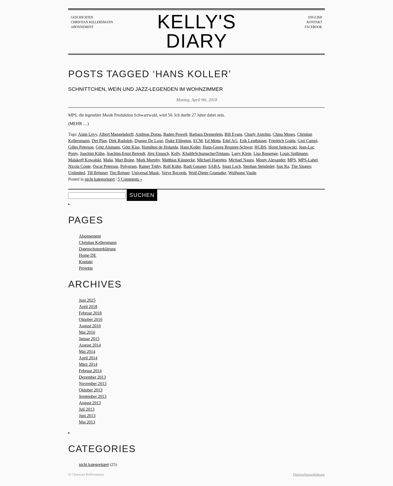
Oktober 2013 (90, 390)
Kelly (175, 153)
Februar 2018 (90, 313)
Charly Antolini (257, 134)
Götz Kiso (131, 147)
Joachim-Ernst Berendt (126, 153)
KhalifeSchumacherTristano (205, 153)
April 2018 (88, 306)
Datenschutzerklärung (97, 249)
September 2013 (92, 396)
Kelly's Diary (196, 31)
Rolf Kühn (172, 166)
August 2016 (90, 326)
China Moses (284, 134)
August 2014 (90, 345)
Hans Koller (190, 147)
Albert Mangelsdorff (116, 134)
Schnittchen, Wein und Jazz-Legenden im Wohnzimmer (145, 89)
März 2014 (88, 364)
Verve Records (173, 172)
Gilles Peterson (81, 147)
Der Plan (99, 140)
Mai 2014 (87, 351)
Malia (108, 160)
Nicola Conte (79, 166)
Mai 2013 (87, 422)
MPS (291, 160)
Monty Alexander (270, 160)
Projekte (86, 268)
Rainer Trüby (150, 166)
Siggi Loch (231, 166)
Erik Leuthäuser (253, 140)
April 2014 (88, 358)
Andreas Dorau (148, 134)
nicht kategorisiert (100, 179)
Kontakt (314, 22)
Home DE (87, 255)
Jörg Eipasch (158, 153)
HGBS (260, 147)
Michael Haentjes (211, 160)
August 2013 (90, 403)
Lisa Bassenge (265, 153)
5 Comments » (130, 179)
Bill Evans (233, 134)
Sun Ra (282, 166)
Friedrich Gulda (282, 140)
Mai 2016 (87, 332)
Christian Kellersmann (92, 22)
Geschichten (82, 17)
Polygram (128, 166)
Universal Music (145, 172)
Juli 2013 (86, 409)
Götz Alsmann (108, 147)
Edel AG (230, 140)
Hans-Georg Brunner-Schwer (227, 147)
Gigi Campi (307, 140)
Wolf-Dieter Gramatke (207, 172)
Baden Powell (175, 134)
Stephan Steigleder (258, 166)
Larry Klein (241, 153)
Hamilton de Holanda (160, 147)
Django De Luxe (148, 140)
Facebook (313, 27)
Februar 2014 (90, 370)
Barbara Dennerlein (205, 134)
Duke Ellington (178, 140)
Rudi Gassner (194, 166)
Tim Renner (119, 172)
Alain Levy (87, 134)
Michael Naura (241, 160)
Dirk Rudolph (120, 140)
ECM (198, 140)
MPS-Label (308, 160)
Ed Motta (213, 140)
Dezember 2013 (92, 377)
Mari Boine (124, 160)
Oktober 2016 (90, 319)
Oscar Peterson (105, 166)
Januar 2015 (89, 338)
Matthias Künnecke (178, 160)
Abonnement (82, 27)
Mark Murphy (148, 160)
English (315, 17)
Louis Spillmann (294, 153)
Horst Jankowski (282, 147)
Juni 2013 (87, 415)
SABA (214, 166)
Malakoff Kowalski (84, 160)
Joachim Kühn (92, 153)
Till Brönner (97, 172)
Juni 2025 (87, 300)
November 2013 (92, 383)
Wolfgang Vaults (242, 172)
